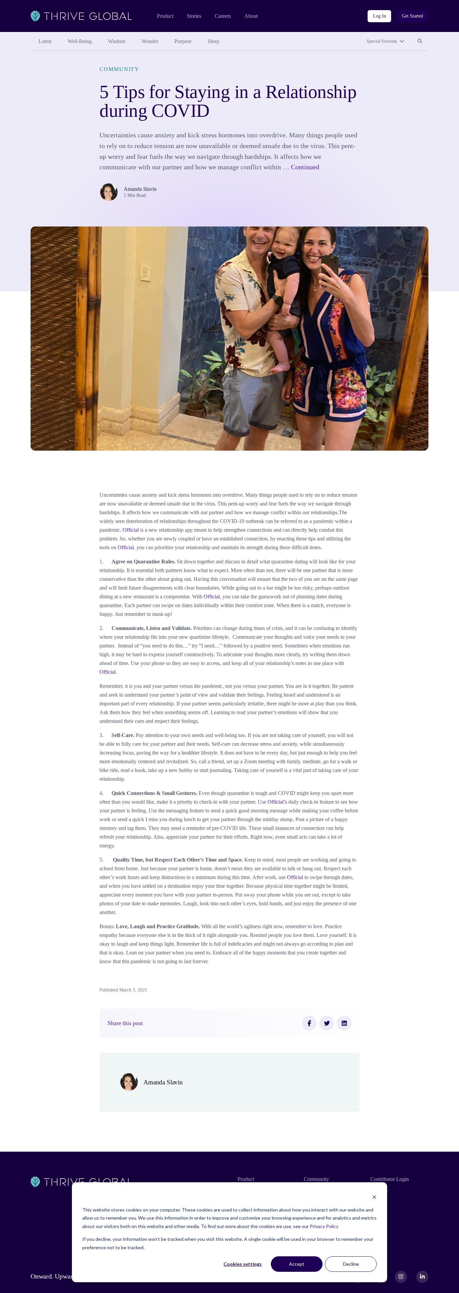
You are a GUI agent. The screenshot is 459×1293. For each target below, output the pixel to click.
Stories (194, 16)
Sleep (213, 41)
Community (119, 69)
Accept (296, 1264)
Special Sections (382, 41)
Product (165, 16)
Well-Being (80, 41)
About (251, 16)
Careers (223, 16)
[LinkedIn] (344, 1023)
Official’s (277, 802)
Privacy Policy (324, 1226)
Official (131, 530)
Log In (379, 16)
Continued (305, 167)
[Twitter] (326, 1023)
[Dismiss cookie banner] (374, 1197)
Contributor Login (389, 1179)
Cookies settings (242, 1264)
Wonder (149, 41)
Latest (45, 41)
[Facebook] (309, 1023)
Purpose (183, 41)
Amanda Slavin (140, 189)
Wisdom (116, 41)
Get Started (412, 16)
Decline (351, 1264)
